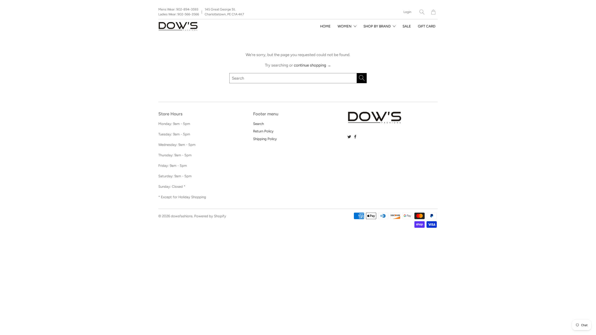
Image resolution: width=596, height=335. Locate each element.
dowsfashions (182, 216)
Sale (407, 26)
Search (258, 124)
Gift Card (426, 26)
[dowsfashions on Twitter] (349, 136)
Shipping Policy (265, 139)
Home (325, 26)
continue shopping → (312, 65)
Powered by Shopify (210, 216)
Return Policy (263, 131)
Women (345, 26)
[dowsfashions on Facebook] (355, 136)
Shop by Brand (377, 26)
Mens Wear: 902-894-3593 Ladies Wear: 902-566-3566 (178, 11)
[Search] (422, 12)
